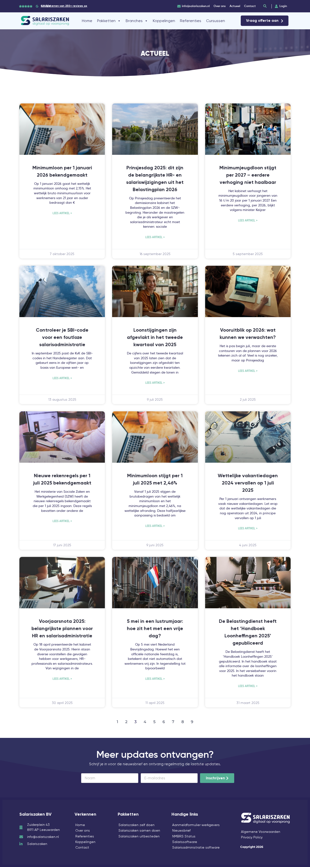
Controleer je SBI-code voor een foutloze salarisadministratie (62, 337)
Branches (134, 20)
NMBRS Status (183, 836)
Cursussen (215, 20)
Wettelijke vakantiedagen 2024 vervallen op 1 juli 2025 (248, 483)
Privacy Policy (252, 837)
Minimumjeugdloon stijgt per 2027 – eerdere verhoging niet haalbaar (247, 175)
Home (87, 20)
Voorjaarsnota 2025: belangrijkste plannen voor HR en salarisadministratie (62, 629)
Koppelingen (164, 20)
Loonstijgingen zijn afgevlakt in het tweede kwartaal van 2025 (155, 337)
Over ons (82, 830)
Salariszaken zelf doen (136, 825)
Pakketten (106, 20)
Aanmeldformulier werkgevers (196, 825)
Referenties (190, 20)
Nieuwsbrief (181, 830)
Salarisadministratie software (196, 847)
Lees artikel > (62, 213)
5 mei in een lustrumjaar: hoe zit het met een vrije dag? (155, 629)
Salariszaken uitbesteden (139, 836)
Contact (82, 847)
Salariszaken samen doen (139, 830)
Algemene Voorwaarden (260, 832)
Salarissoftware (184, 842)
